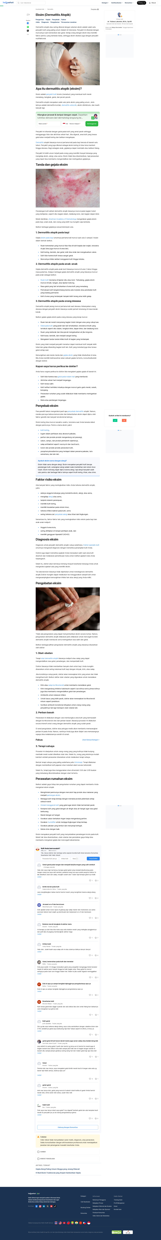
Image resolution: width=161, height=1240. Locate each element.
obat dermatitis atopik (49, 658)
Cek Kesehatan (85, 1202)
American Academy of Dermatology (62, 219)
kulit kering (45, 430)
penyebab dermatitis (76, 411)
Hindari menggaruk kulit (50, 805)
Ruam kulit (45, 280)
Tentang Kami (118, 1200)
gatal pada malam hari (66, 377)
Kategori (83, 1196)
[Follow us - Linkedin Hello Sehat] (44, 1206)
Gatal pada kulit (47, 326)
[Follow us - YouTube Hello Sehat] (51, 1206)
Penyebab (55, 19)
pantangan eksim (53, 795)
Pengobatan (55, 22)
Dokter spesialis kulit (91, 545)
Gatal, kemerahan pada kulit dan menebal (57, 961)
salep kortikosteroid (56, 685)
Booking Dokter (85, 1207)
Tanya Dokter (93, 858)
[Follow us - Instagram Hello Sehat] (40, 1206)
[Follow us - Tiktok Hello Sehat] (55, 1206)
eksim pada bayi (47, 238)
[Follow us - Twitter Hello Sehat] (47, 1206)
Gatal (44, 1063)
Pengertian (40, 19)
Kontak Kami (117, 1209)
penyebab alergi (61, 514)
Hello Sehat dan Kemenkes (101, 1216)
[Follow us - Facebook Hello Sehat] (36, 1206)
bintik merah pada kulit (50, 887)
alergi (51, 497)
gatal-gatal (46, 1085)
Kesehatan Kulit (40, 9)
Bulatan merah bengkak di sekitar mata (57, 924)
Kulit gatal (46, 1021)
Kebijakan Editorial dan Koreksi (102, 1206)
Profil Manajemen (119, 1203)
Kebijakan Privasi (98, 1203)
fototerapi (78, 762)
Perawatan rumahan (68, 22)
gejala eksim (68, 355)
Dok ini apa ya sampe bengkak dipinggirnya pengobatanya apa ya (66, 984)
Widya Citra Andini (117, 27)
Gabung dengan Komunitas (68, 1127)
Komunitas (84, 1213)
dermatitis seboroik (69, 105)
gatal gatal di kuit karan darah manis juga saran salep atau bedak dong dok (70, 1041)
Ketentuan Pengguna (99, 1200)
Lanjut (39, 877)
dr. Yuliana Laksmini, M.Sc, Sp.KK (120, 21)
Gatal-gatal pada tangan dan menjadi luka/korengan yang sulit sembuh (68, 865)
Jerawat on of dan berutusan (53, 904)
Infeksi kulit (46, 944)
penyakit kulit (51, 94)
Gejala (48, 19)
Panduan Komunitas (99, 1212)
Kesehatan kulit (48, 1001)
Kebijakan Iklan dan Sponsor (101, 1209)
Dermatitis (50, 9)
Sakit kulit (46, 1105)
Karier (115, 1206)
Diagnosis (45, 22)
